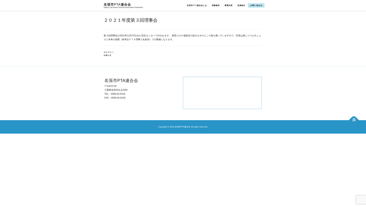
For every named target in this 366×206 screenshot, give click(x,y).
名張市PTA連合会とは (197, 5)
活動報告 (216, 5)
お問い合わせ (256, 5)
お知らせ (107, 55)
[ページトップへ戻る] (354, 120)
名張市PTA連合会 (117, 4)
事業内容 (229, 5)
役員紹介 (241, 5)
